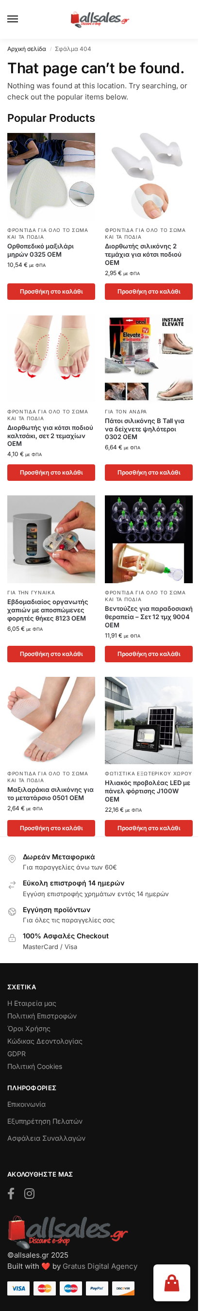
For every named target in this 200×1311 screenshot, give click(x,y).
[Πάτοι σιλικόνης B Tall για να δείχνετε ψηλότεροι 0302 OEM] (149, 358)
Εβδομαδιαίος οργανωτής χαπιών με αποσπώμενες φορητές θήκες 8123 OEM (47, 610)
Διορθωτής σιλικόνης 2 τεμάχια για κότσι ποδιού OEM (143, 254)
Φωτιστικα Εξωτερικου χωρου (148, 773)
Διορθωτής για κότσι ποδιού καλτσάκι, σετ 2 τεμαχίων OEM (50, 436)
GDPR (16, 1053)
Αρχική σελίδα (26, 48)
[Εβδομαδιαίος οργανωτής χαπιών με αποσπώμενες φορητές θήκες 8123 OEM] (51, 539)
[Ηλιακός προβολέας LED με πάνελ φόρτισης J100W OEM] (149, 720)
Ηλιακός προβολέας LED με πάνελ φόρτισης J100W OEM (147, 791)
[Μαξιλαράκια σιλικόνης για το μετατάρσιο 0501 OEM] (51, 720)
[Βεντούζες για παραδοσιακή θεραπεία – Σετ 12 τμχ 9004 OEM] (149, 539)
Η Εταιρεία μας (31, 1003)
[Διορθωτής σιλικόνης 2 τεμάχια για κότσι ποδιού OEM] (149, 177)
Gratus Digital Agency (100, 1266)
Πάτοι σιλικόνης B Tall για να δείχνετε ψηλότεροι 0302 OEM (144, 429)
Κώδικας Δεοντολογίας (45, 1041)
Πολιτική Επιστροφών (42, 1016)
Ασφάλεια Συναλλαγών (46, 1138)
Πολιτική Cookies (34, 1066)
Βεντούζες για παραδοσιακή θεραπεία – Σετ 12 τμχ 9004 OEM (149, 617)
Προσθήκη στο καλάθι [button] (51, 291)
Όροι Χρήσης (28, 1028)
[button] (171, 1282)
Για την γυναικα (31, 592)
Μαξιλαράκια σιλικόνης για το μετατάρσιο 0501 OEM (50, 794)
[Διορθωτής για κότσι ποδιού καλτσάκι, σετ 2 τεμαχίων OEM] (51, 358)
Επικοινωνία (26, 1104)
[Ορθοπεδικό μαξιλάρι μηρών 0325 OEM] (51, 177)
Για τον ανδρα (126, 411)
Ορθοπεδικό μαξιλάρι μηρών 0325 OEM (40, 250)
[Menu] (21, 19)
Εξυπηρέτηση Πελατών (45, 1121)
